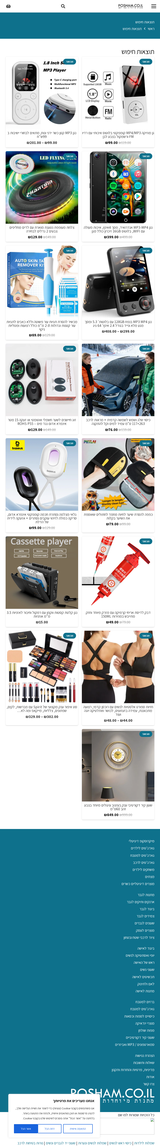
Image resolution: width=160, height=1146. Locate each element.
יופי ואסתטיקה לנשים (140, 955)
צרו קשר (148, 1083)
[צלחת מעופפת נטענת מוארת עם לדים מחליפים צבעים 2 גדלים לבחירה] (42, 187)
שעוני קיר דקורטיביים (140, 1037)
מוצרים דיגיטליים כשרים (137, 883)
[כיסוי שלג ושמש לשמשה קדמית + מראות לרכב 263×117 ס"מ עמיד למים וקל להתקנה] (118, 380)
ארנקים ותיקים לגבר (140, 901)
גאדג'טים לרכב (143, 862)
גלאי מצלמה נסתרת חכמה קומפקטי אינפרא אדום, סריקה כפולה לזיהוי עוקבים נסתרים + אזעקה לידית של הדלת (42, 518)
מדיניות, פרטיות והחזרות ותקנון (133, 1069)
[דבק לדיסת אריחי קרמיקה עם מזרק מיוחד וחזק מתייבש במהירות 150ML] (118, 572)
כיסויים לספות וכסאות (139, 1016)
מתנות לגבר (146, 894)
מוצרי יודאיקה (144, 1023)
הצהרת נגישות (144, 1055)
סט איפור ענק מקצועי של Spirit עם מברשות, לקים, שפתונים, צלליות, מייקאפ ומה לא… (42, 708)
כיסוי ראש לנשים (120, 1143)
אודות (150, 1076)
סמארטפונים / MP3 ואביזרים (134, 1044)
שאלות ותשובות (143, 1062)
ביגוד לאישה (146, 948)
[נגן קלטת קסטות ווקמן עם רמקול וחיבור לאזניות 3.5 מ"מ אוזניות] (42, 572)
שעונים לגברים (144, 923)
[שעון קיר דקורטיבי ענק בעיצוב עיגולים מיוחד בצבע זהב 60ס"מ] (118, 765)
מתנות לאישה (145, 991)
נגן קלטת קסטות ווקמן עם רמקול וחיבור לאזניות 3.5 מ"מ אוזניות (42, 614)
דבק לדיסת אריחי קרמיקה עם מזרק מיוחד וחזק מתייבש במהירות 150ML (118, 614)
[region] (54, 1116)
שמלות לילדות (144, 1143)
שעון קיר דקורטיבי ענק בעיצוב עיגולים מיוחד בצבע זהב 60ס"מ (118, 807)
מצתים (149, 876)
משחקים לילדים (143, 869)
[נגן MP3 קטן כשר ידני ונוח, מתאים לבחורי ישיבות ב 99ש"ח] (42, 93)
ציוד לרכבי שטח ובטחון (139, 937)
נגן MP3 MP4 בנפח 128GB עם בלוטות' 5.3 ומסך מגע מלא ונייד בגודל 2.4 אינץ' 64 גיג (118, 323)
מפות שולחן (146, 1030)
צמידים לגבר (145, 916)
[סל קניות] (8, 6)
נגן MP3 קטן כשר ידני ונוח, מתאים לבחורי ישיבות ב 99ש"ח (42, 134)
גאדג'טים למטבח (142, 855)
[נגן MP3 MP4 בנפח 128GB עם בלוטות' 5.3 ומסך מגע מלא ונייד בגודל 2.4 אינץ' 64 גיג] (118, 282)
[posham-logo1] (131, 6)
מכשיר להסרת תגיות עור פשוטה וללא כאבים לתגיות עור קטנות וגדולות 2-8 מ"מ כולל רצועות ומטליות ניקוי (41, 325)
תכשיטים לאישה (143, 976)
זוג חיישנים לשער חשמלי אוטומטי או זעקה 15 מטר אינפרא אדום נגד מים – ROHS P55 (42, 421)
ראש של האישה (144, 962)
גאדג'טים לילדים (142, 848)
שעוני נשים (147, 969)
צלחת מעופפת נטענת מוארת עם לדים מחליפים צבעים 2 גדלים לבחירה (41, 229)
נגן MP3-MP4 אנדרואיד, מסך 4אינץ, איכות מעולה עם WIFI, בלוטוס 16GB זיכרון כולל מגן (118, 229)
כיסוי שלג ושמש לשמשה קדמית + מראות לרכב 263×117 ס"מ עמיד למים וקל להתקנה (118, 421)
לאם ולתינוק (146, 983)
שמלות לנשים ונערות (92, 1143)
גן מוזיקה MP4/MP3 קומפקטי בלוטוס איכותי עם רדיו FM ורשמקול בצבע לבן (118, 134)
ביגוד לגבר (147, 908)
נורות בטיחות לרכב (30, 1143)
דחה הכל (50, 1129)
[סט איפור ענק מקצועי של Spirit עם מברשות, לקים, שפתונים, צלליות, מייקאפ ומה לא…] (42, 667)
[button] (153, 6)
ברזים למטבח (145, 1001)
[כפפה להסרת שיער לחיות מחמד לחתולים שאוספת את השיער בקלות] (118, 474)
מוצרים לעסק (145, 930)
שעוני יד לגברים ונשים (60, 1143)
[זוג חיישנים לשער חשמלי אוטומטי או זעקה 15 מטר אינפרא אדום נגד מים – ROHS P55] (42, 380)
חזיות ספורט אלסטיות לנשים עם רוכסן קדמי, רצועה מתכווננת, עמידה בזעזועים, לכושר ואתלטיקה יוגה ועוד (118, 710)
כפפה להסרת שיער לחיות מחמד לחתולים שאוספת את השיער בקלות (118, 516)
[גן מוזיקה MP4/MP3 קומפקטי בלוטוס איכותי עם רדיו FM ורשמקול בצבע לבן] (118, 93)
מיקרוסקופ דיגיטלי (141, 841)
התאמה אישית (78, 1129)
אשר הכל (26, 1129)
